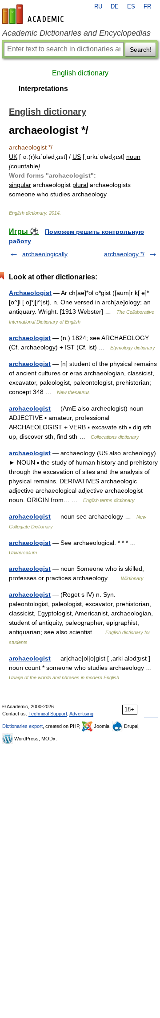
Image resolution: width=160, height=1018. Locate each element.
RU (98, 7)
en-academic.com (34, 14)
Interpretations (43, 88)
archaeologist (30, 337)
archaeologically (45, 254)
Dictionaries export (22, 726)
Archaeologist (30, 292)
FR (147, 7)
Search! (141, 49)
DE (115, 7)
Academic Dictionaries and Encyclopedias (76, 33)
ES (131, 7)
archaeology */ (124, 254)
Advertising (81, 713)
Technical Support (47, 713)
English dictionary (80, 73)
